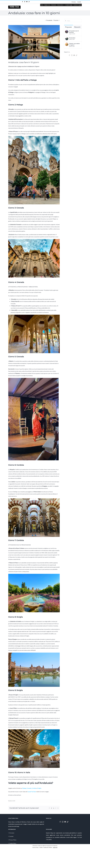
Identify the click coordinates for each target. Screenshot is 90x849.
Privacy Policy (12, 840)
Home (42, 4)
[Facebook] (69, 55)
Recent (77, 27)
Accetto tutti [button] (46, 847)
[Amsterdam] (66, 38)
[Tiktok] (76, 55)
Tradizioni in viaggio (77, 4)
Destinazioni (53, 4)
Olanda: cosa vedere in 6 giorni (74, 44)
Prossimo (56, 20)
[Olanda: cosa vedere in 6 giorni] (66, 44)
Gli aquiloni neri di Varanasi (74, 31)
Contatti (11, 836)
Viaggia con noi (47, 4)
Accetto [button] (41, 847)
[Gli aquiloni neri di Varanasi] (66, 31)
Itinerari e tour (60, 4)
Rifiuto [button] (50, 847)
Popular (68, 27)
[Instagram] (71, 55)
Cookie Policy (12, 843)
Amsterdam (72, 38)
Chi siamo (11, 833)
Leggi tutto (55, 847)
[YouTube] (74, 55)
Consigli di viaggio (68, 4)
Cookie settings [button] (35, 847)
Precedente (49, 20)
